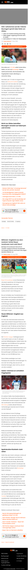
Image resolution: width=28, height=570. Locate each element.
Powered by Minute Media (10, 568)
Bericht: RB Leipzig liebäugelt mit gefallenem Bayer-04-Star (11, 514)
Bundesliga (4, 221)
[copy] (10, 44)
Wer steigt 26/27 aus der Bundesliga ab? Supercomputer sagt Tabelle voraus (14, 200)
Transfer (3, 496)
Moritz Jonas (7, 254)
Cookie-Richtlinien (22, 556)
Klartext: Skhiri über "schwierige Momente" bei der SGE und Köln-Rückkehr (14, 189)
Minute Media (20, 558)
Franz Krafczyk (7, 41)
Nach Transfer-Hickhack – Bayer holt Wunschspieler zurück (13, 522)
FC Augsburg (17, 221)
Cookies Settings (5, 565)
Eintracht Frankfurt (10, 221)
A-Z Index (19, 561)
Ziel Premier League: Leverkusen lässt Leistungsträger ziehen (13, 527)
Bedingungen (5, 556)
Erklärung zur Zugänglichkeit (5, 561)
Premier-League (8, 337)
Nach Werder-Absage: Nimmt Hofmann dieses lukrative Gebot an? (13, 518)
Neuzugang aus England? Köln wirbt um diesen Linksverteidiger (13, 204)
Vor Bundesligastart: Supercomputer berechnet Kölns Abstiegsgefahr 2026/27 (14, 193)
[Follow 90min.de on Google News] (24, 211)
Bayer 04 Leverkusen (7, 280)
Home (2, 227)
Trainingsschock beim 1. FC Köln (11, 196)
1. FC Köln (7, 227)
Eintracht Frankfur (13, 82)
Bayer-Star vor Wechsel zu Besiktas (12, 530)
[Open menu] (2, 2)
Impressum (20, 553)
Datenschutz (4, 558)
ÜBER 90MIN (4, 553)
